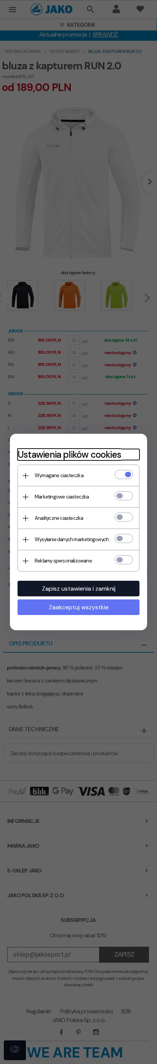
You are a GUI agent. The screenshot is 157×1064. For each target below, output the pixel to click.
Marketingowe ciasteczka (62, 497)
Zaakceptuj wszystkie (79, 607)
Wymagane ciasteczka (59, 475)
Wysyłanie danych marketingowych (72, 539)
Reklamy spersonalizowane (63, 561)
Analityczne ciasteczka (59, 518)
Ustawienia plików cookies (69, 454)
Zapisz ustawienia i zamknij (78, 589)
